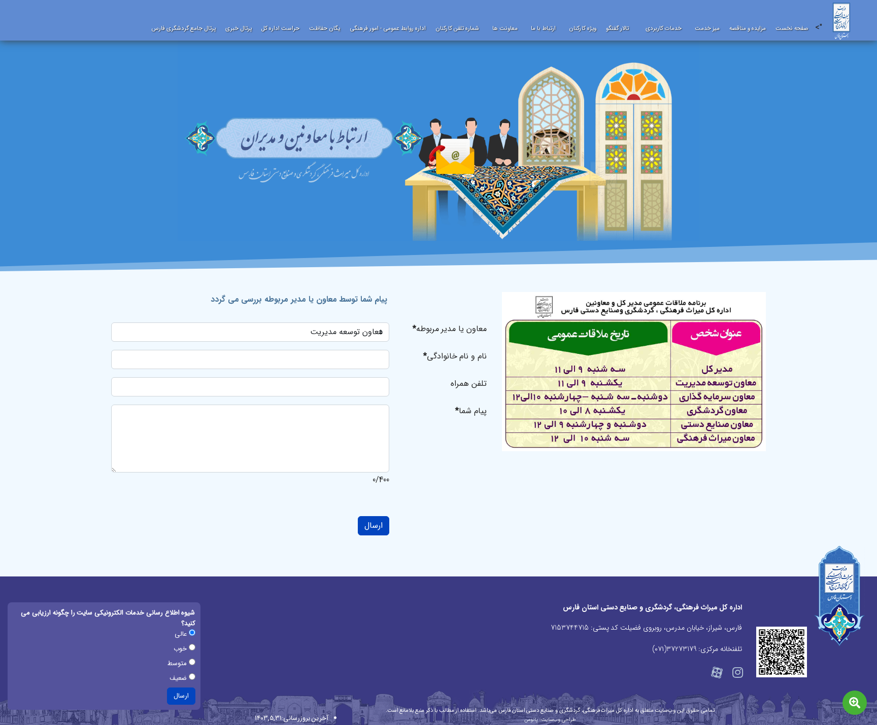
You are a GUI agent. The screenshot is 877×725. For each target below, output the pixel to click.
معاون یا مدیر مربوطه (450, 328)
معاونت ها (505, 28)
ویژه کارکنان (582, 28)
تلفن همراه (469, 383)
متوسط (178, 663)
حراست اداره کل (280, 28)
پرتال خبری (238, 28)
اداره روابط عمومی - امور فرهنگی (388, 28)
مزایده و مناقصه (747, 28)
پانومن (531, 719)
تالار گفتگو (617, 28)
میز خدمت (707, 28)
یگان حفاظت (324, 28)
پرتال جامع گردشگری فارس (183, 28)
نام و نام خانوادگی (455, 356)
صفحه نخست (791, 28)
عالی (182, 634)
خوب (181, 648)
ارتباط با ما (543, 28)
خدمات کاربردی (664, 28)
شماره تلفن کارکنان (457, 28)
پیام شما (471, 411)
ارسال (373, 525)
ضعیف (179, 678)
